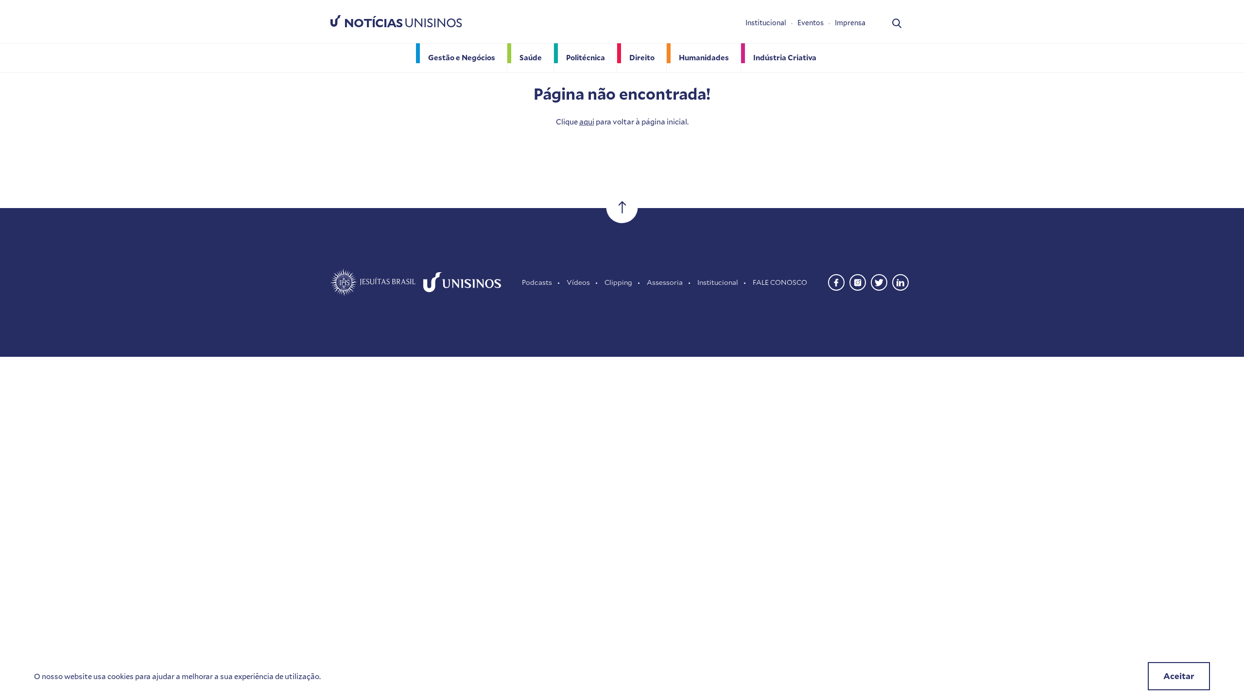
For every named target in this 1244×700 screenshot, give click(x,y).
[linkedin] (900, 281)
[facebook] (836, 281)
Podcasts (537, 282)
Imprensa (850, 22)
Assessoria (665, 282)
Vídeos (578, 282)
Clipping (618, 282)
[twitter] (879, 281)
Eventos (810, 22)
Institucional (765, 22)
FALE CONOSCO (780, 282)
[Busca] (896, 22)
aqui (586, 121)
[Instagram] (857, 281)
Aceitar (1178, 676)
